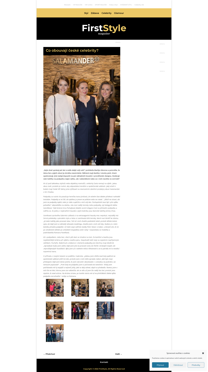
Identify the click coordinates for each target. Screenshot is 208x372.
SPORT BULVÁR (101, 5)
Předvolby (196, 365)
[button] (203, 353)
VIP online (88, 5)
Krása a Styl (113, 5)
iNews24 (67, 5)
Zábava (95, 13)
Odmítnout (178, 365)
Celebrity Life (139, 5)
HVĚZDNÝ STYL (126, 5)
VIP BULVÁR (77, 5)
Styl (86, 13)
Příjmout (160, 365)
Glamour (119, 13)
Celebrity (106, 13)
